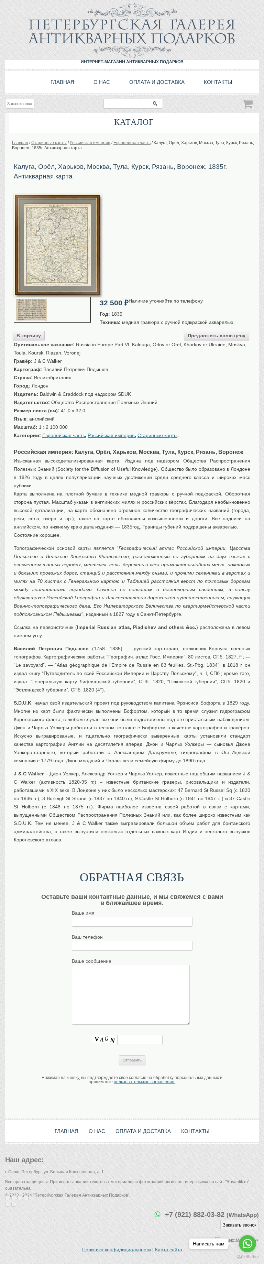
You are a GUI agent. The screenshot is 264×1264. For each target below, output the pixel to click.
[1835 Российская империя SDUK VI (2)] (58, 196)
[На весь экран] (20, 1197)
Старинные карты (157, 435)
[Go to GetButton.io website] (247, 1257)
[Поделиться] (13, 1197)
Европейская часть (63, 435)
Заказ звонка (19, 103)
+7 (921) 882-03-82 (212, 1214)
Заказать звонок (239, 1225)
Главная (62, 82)
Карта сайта (168, 1249)
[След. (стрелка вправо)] (13, 1204)
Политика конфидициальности (116, 1249)
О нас (102, 82)
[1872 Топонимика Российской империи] (52, 310)
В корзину (28, 335)
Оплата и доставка (157, 82)
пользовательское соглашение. (144, 1081)
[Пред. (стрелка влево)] (7, 1204)
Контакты (218, 82)
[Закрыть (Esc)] (7, 1197)
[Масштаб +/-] (26, 1197)
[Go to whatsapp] (247, 1243)
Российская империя (111, 435)
